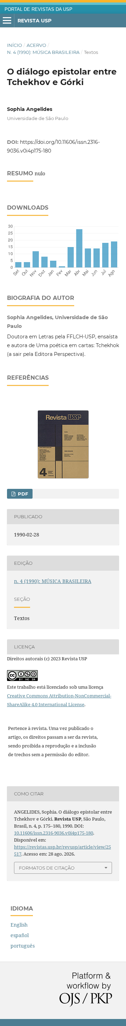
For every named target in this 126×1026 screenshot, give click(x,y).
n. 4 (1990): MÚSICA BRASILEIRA (43, 52)
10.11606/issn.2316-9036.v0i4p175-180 (53, 833)
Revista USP (34, 20)
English (19, 924)
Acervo (36, 45)
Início (14, 45)
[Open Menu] (7, 21)
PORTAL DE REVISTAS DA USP (38, 9)
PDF (22, 494)
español (19, 935)
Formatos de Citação (47, 868)
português (22, 945)
